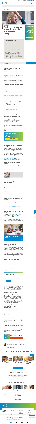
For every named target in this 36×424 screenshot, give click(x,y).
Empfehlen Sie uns (22, 0)
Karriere (25, 0)
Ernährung (15, 375)
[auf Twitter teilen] (21, 344)
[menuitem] (5, 6)
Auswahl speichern (32, 417)
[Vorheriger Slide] (31, 355)
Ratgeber (5, 9)
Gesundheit (8, 9)
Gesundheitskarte (21, 413)
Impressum (12, 420)
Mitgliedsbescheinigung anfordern (21, 412)
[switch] (16, 422)
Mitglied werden (31, 0)
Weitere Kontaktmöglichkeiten (30, 3)
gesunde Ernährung (14, 214)
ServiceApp (19, 0)
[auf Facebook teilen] (20, 344)
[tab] (35, 210)
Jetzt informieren (12, 138)
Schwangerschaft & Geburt (20, 375)
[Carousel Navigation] (18, 355)
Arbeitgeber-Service (28, 0)
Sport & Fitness (10, 375)
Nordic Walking (14, 206)
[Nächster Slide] (33, 355)
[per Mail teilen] (23, 344)
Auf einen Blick (12, 413)
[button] (30, 6)
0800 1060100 (32, 2)
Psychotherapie (8, 289)
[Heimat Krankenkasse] (5, 2)
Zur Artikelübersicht (18, 399)
